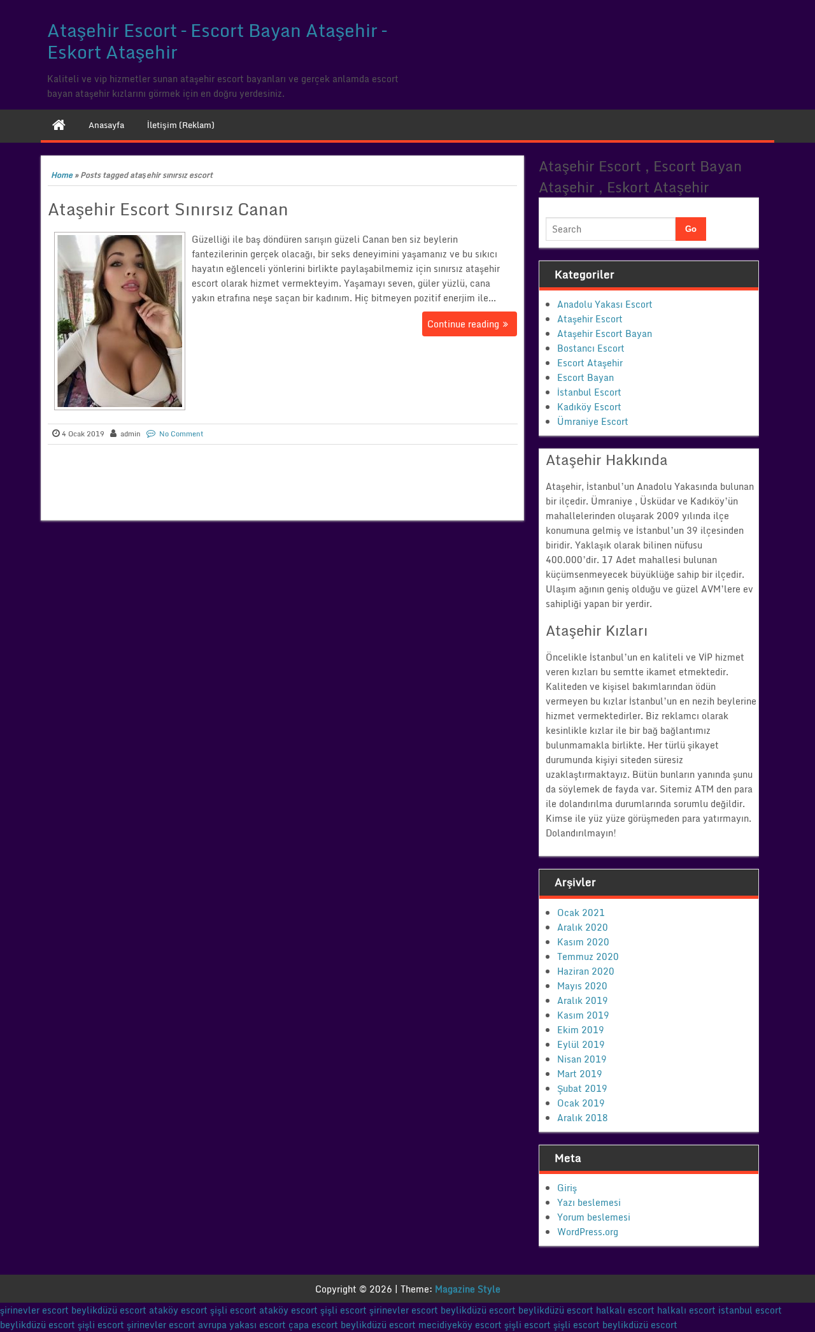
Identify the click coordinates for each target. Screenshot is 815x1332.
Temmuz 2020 (588, 956)
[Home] (59, 125)
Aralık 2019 (582, 1000)
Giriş (567, 1187)
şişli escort (233, 1310)
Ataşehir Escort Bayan (604, 333)
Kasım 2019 (583, 1015)
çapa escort (313, 1324)
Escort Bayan (585, 377)
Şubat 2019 (582, 1088)
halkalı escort (625, 1310)
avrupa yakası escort (242, 1324)
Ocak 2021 (581, 912)
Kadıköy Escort (589, 406)
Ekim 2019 (580, 1029)
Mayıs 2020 (582, 985)
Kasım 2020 (583, 942)
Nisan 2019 (582, 1059)
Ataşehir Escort (590, 319)
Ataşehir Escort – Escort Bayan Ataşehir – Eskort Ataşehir (216, 40)
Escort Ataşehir (590, 362)
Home (62, 175)
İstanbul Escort (589, 392)
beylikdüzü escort (108, 1310)
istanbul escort (750, 1310)
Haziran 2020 (585, 971)
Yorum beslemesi (593, 1217)
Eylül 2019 (581, 1044)
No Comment (181, 434)
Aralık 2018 (582, 1117)
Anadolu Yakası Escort (605, 304)
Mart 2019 (579, 1073)
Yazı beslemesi (589, 1202)
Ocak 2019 (581, 1103)
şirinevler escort (34, 1310)
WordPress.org (587, 1231)
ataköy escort (178, 1310)
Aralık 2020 (582, 927)
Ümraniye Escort (592, 421)
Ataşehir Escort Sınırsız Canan (168, 209)
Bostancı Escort (591, 348)
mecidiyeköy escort (460, 1324)
